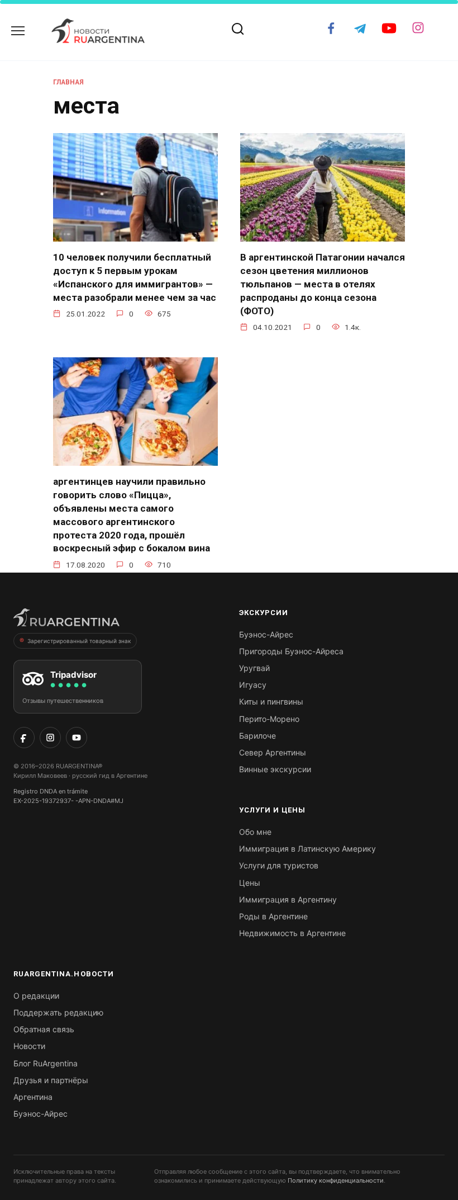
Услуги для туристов (278, 865)
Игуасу (252, 684)
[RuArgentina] (66, 620)
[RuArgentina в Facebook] (24, 737)
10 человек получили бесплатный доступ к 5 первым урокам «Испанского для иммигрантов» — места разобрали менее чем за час (134, 277)
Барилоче (257, 735)
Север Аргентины (272, 752)
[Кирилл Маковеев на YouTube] (76, 737)
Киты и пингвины (271, 701)
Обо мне (255, 832)
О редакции (36, 995)
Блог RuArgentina (45, 1063)
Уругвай (254, 668)
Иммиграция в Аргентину (288, 899)
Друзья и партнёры (50, 1080)
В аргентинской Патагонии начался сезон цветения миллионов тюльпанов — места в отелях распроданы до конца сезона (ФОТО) (322, 284)
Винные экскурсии (275, 769)
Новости (29, 1046)
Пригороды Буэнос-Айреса (291, 651)
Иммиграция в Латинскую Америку (307, 848)
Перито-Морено (269, 719)
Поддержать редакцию (58, 1012)
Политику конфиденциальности (336, 1180)
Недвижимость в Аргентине (292, 933)
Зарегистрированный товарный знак (79, 640)
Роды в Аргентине (273, 916)
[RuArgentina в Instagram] (50, 737)
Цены (249, 882)
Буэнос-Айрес (266, 634)
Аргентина (33, 1097)
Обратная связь (43, 1029)
